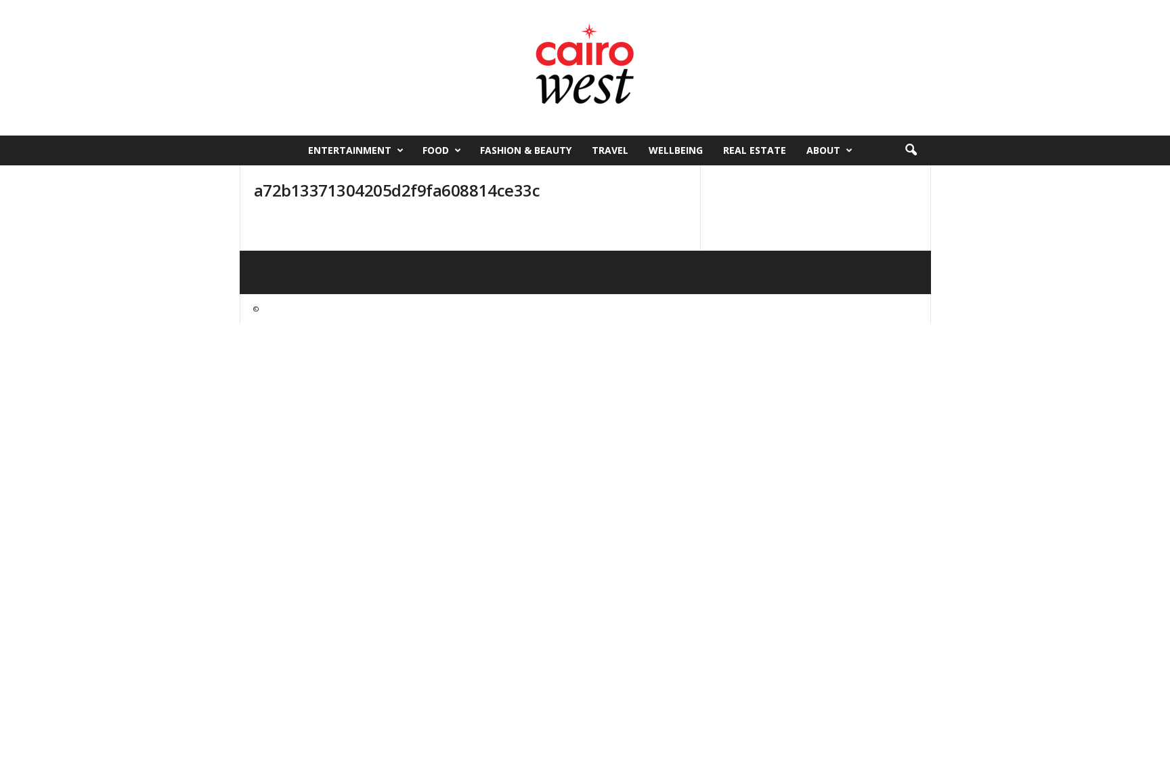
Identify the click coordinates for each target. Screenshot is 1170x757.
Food (435, 150)
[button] (911, 150)
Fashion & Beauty (525, 150)
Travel (610, 150)
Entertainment (349, 150)
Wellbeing (676, 150)
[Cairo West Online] (585, 68)
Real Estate (754, 150)
